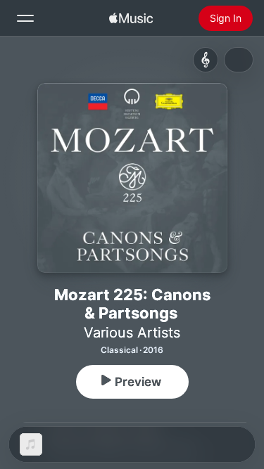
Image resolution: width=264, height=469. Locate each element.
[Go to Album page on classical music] (205, 59)
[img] (131, 18)
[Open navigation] (25, 18)
